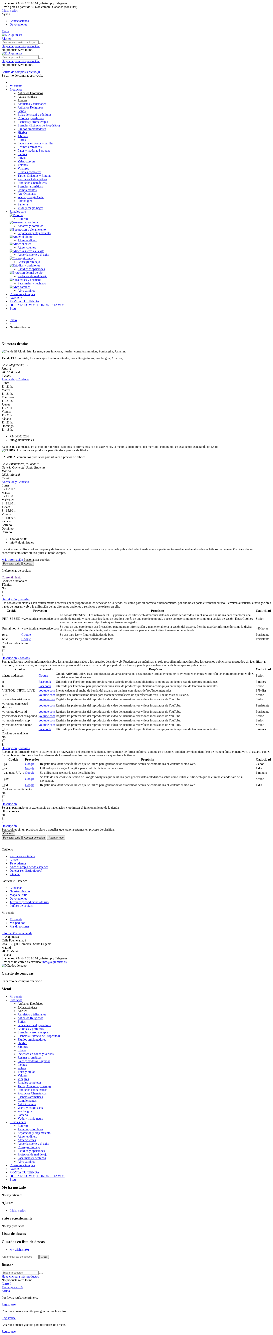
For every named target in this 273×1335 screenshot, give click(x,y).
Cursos (14, 859)
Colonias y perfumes (31, 118)
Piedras (22, 154)
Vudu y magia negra (30, 208)
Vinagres (23, 168)
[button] (136, 7)
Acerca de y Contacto (15, 379)
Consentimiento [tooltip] (11, 577)
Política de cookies (21, 905)
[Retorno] (16, 215)
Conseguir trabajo (29, 261)
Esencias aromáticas (30, 186)
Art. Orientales (27, 193)
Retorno (23, 218)
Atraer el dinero (27, 240)
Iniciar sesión (18, 1210)
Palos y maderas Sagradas (34, 150)
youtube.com (47, 690)
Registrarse (9, 1304)
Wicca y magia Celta (31, 197)
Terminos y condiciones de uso (29, 902)
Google (26, 634)
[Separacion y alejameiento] (28, 229)
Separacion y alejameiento (34, 233)
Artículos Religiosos (30, 107)
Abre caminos (26, 290)
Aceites (22, 100)
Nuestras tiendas (20, 891)
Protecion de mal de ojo (32, 276)
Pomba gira (25, 200)
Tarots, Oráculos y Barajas (34, 175)
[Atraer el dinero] (21, 236)
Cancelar (8, 833)
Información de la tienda (17, 933)
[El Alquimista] (12, 35)
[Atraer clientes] (20, 244)
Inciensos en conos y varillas (36, 143)
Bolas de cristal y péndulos (34, 114)
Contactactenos (19, 21)
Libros (22, 139)
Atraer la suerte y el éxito (33, 254)
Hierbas (22, 132)
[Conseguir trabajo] (22, 258)
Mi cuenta (16, 86)
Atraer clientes (27, 247)
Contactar (16, 887)
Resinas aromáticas (30, 147)
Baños (22, 111)
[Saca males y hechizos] (25, 279)
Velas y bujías (26, 161)
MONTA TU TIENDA (24, 301)
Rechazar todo (11, 563)
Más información (12, 559)
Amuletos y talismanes (32, 104)
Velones (23, 165)
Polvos (22, 157)
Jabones (23, 136)
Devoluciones (18, 24)
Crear (44, 1256)
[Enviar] (41, 43)
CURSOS (16, 297)
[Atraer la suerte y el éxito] (27, 251)
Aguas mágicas (27, 96)
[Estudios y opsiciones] (25, 265)
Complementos (27, 190)
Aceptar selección (34, 837)
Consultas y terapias (22, 294)
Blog (13, 308)
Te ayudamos (18, 863)
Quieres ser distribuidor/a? (26, 870)
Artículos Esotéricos (30, 93)
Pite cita (15, 874)
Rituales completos (29, 172)
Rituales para (18, 211)
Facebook (45, 681)
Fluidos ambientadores (32, 129)
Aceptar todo (56, 837)
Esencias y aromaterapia (33, 121)
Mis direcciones (19, 926)
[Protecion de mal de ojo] (26, 272)
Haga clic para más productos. (21, 46)
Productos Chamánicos (32, 183)
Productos (16, 89)
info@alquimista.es (54, 962)
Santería (23, 204)
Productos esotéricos (22, 856)
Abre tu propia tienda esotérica (29, 867)
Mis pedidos (17, 923)
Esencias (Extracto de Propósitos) (39, 125)
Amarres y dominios (30, 226)
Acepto (28, 563)
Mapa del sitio (18, 895)
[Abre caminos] (20, 287)
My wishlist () (19, 1249)
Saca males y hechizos (32, 283)
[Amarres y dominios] (24, 222)
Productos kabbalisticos (32, 179)
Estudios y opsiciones (31, 269)
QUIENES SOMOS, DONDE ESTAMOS (37, 305)
